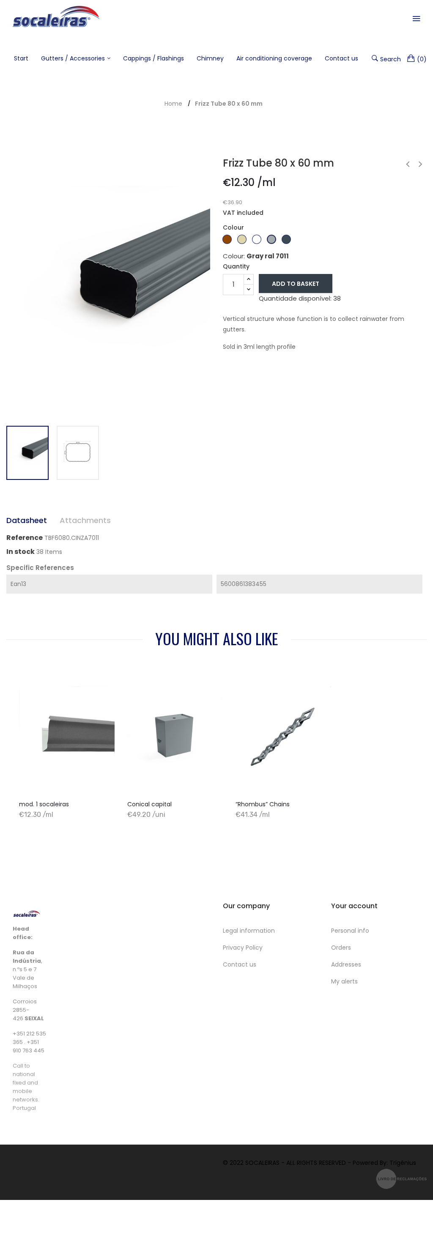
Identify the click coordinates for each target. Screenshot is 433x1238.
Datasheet (26, 520)
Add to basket (295, 283)
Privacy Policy (243, 947)
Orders (341, 947)
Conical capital (149, 804)
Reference (24, 537)
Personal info (350, 930)
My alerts (344, 981)
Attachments (85, 520)
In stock (20, 551)
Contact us (239, 964)
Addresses (346, 964)
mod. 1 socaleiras (44, 804)
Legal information (249, 930)
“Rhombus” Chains (263, 804)
